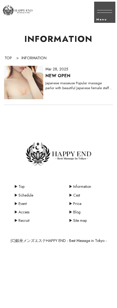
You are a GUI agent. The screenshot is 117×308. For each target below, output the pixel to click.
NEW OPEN (57, 76)
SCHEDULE (44, 302)
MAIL (14, 298)
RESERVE (73, 302)
